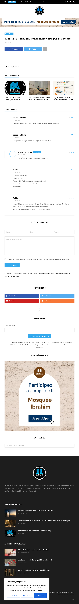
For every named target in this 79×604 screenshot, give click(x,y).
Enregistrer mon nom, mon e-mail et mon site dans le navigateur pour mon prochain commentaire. (38, 259)
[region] (26, 589)
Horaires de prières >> (62, 592)
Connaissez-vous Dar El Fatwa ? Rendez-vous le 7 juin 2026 (39, 99)
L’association (51, 592)
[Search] (73, 2)
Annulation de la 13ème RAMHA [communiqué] (13, 99)
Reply (72, 117)
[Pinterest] (3, 77)
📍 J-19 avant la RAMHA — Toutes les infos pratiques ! (63, 99)
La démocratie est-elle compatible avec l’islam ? (35, 560)
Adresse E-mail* (10, 326)
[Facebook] (3, 66)
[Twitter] (3, 71)
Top (72, 600)
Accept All (40, 595)
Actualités (9, 33)
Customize (13, 595)
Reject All (26, 595)
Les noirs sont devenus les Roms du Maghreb (34, 570)
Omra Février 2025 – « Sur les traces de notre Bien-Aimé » (33, 2)
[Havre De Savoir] (39, 10)
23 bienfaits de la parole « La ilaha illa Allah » (34, 550)
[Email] (3, 82)
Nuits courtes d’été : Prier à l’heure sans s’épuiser (35, 511)
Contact (72, 592)
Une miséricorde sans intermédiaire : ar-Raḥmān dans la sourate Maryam (44, 521)
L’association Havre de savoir (66, 594)
